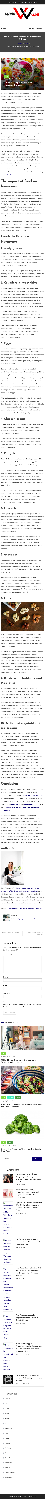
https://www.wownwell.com (28, 919)
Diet (7, 76)
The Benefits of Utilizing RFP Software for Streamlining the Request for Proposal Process (28, 1271)
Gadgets (8, 1428)
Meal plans (15, 804)
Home (7, 1443)
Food (18, 1098)
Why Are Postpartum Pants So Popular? (25, 908)
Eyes (7, 1409)
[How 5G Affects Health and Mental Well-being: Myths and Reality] (8, 1379)
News (7, 1453)
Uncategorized (10, 1473)
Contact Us (22, 2)
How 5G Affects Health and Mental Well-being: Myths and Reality (29, 1378)
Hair (6, 1433)
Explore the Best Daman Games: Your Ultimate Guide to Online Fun (28, 1241)
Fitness (10, 1098)
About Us (12, 2)
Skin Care (8, 1458)
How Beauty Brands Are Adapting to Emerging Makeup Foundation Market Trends (28, 1178)
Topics (7, 1468)
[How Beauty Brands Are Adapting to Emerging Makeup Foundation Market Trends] (8, 1178)
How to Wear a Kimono (11, 933)
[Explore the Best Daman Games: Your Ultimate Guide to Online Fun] (8, 1251)
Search (39, 28)
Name (6, 977)
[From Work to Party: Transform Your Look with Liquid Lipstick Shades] (8, 1194)
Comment (7, 955)
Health (25, 1098)
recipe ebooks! (6, 175)
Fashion (8, 1413)
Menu (5, 28)
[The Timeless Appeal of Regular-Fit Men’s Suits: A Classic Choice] (8, 1327)
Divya (21, 79)
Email (5, 985)
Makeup (8, 1448)
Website (6, 993)
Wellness (8, 1477)
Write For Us (32, 2)
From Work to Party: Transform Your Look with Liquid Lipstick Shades (27, 1192)
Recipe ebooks (30, 804)
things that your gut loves (32, 795)
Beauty (7, 1399)
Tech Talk (8, 1463)
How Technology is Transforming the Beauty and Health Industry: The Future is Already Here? (29, 1347)
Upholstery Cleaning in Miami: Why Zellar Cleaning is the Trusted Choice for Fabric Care (29, 1206)
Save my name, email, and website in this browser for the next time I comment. (22, 1005)
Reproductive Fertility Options (35, 933)
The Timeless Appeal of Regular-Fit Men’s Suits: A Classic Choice (27, 1317)
